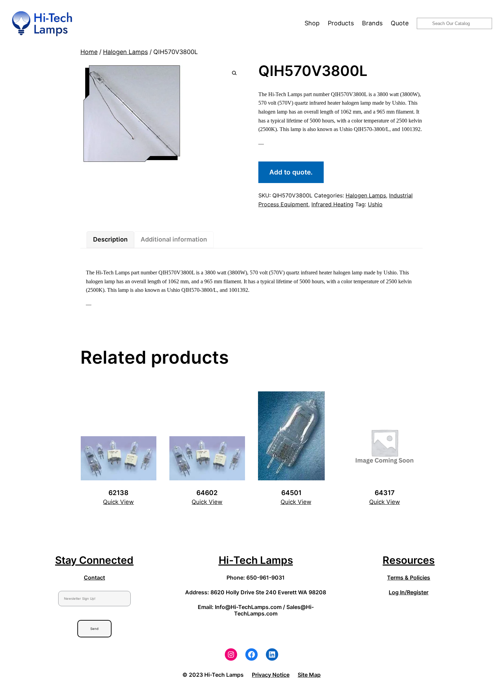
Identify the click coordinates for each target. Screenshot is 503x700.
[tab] (110, 239)
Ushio (375, 204)
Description (110, 239)
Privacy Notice (270, 674)
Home (89, 51)
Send (94, 629)
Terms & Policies (408, 577)
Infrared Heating (332, 204)
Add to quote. (291, 172)
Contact (94, 577)
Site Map (309, 674)
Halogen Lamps (125, 51)
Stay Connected (94, 560)
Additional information (174, 239)
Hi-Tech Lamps (256, 560)
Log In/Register (408, 592)
